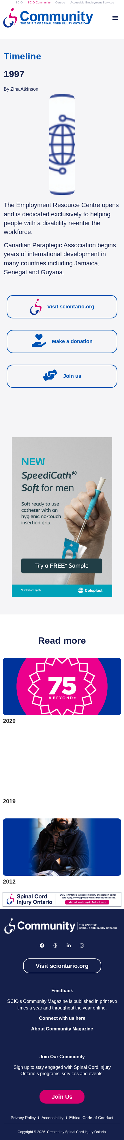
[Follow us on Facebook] (42, 945)
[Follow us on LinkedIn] (68, 945)
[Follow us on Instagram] (82, 945)
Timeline (22, 56)
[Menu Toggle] (115, 18)
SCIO (19, 2)
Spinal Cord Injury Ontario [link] (85, 1132)
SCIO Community (39, 2)
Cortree (60, 2)
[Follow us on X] (55, 945)
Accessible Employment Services (92, 2)
